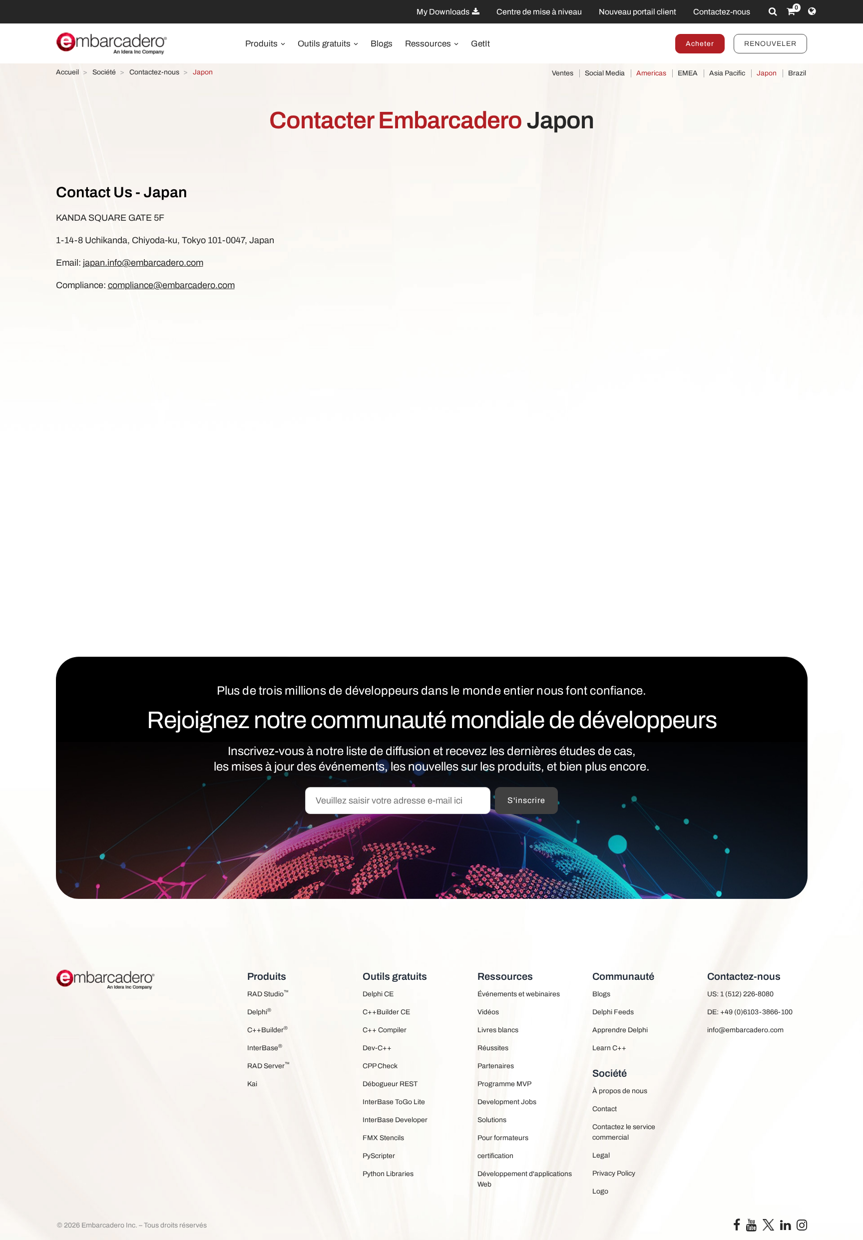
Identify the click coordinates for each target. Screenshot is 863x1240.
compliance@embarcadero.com (171, 285)
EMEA (688, 73)
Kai (252, 1084)
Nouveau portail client (637, 11)
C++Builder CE (386, 1012)
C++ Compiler (385, 1030)
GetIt (480, 43)
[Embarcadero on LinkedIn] (785, 1227)
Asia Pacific (727, 73)
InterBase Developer (395, 1120)
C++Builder (267, 1029)
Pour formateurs (502, 1138)
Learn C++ (609, 1048)
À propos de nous (619, 1091)
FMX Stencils (383, 1138)
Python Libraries (388, 1174)
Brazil (797, 73)
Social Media (605, 73)
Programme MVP (504, 1084)
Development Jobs (506, 1102)
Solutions (491, 1120)
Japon (767, 73)
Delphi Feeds (613, 1012)
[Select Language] (812, 11)
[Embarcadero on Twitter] (768, 1224)
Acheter (700, 43)
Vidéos (488, 1012)
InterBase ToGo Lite (394, 1102)
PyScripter (379, 1156)
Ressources (429, 43)
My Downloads (444, 11)
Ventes (562, 73)
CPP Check (380, 1066)
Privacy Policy (613, 1173)
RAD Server (268, 1065)
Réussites (492, 1048)
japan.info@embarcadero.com (143, 263)
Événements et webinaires (518, 994)
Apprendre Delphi (620, 1030)
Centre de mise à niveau (539, 11)
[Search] (773, 11)
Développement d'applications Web (524, 1179)
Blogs (382, 43)
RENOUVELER (770, 43)
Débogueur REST (390, 1084)
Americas (651, 73)
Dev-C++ (377, 1048)
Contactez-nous (721, 11)
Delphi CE (378, 994)
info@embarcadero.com (745, 1030)
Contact (604, 1109)
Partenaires (495, 1066)
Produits (262, 43)
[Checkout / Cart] (791, 11)
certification (495, 1156)
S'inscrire (526, 800)
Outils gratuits (325, 43)
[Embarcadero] (112, 43)
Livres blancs (497, 1030)
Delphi (259, 1011)
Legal (601, 1155)
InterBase (264, 1047)
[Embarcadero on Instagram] (802, 1227)
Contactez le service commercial (623, 1132)
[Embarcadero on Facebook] (736, 1227)
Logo (600, 1191)
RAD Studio (268, 993)
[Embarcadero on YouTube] (751, 1227)
